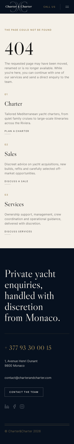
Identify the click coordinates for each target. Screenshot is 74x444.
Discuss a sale (16, 181)
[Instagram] (22, 406)
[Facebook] (14, 406)
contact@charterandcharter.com (28, 378)
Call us (49, 6)
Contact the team (24, 392)
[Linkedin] (7, 406)
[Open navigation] (67, 7)
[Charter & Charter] (19, 7)
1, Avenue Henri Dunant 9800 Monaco (21, 363)
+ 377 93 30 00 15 (28, 347)
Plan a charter (17, 131)
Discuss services (18, 231)
